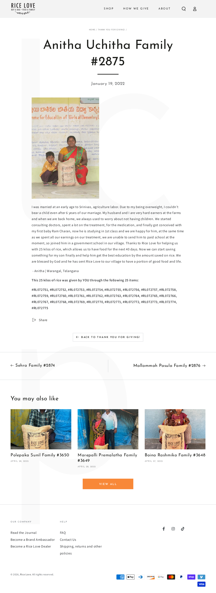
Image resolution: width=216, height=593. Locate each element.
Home (92, 29)
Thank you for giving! (111, 29)
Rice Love (25, 574)
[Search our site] (183, 8)
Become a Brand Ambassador (33, 539)
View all (108, 484)
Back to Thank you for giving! (110, 337)
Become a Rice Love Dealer (31, 546)
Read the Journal (24, 532)
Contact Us (68, 539)
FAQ (63, 532)
